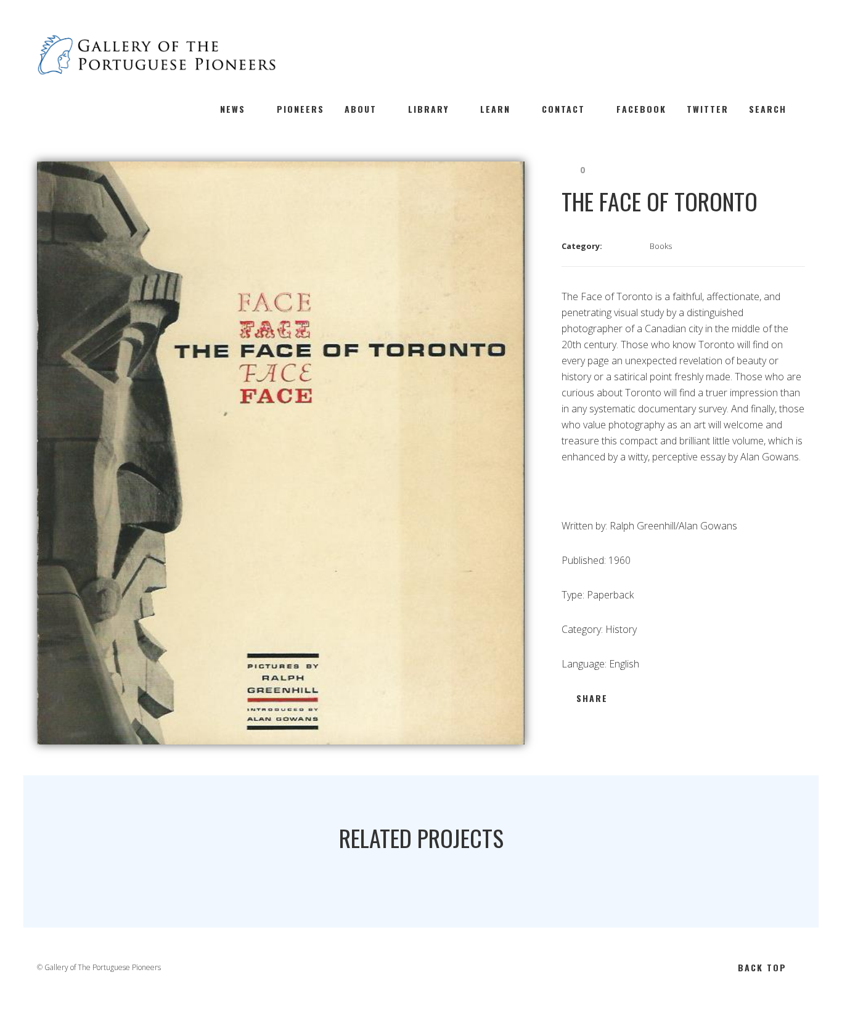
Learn (495, 108)
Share (592, 698)
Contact (563, 108)
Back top (762, 967)
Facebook (641, 108)
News (232, 108)
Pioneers (300, 108)
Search (768, 108)
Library (428, 108)
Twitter (708, 108)
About (361, 108)
